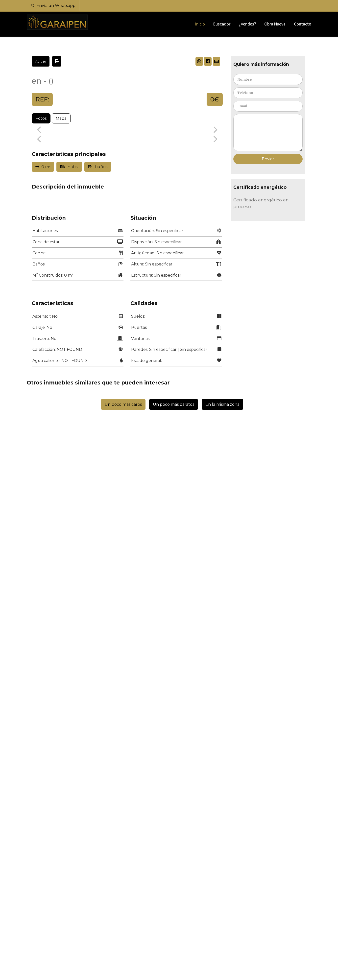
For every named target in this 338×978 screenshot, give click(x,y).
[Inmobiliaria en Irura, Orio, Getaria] (58, 22)
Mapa (61, 118)
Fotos (41, 118)
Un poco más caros (123, 404)
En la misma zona (222, 404)
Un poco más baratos (173, 404)
